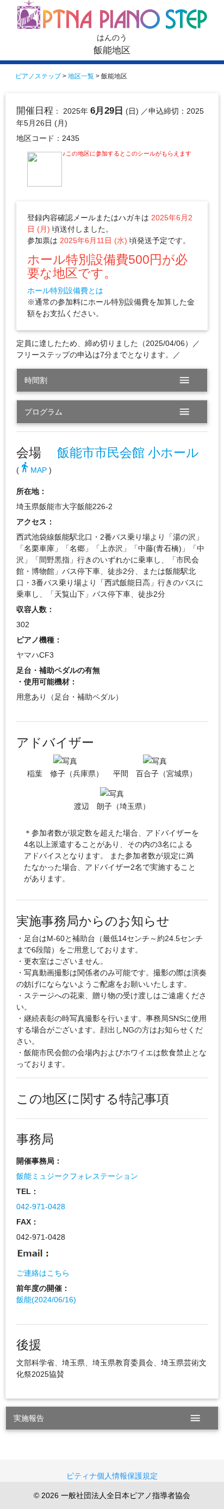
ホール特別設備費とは (65, 290)
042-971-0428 (40, 1206)
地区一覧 (81, 76)
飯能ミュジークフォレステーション (77, 1176)
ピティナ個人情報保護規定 (112, 1475)
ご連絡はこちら (43, 1273)
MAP (33, 470)
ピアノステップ (38, 76)
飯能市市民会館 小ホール (128, 453)
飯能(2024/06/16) (46, 1299)
